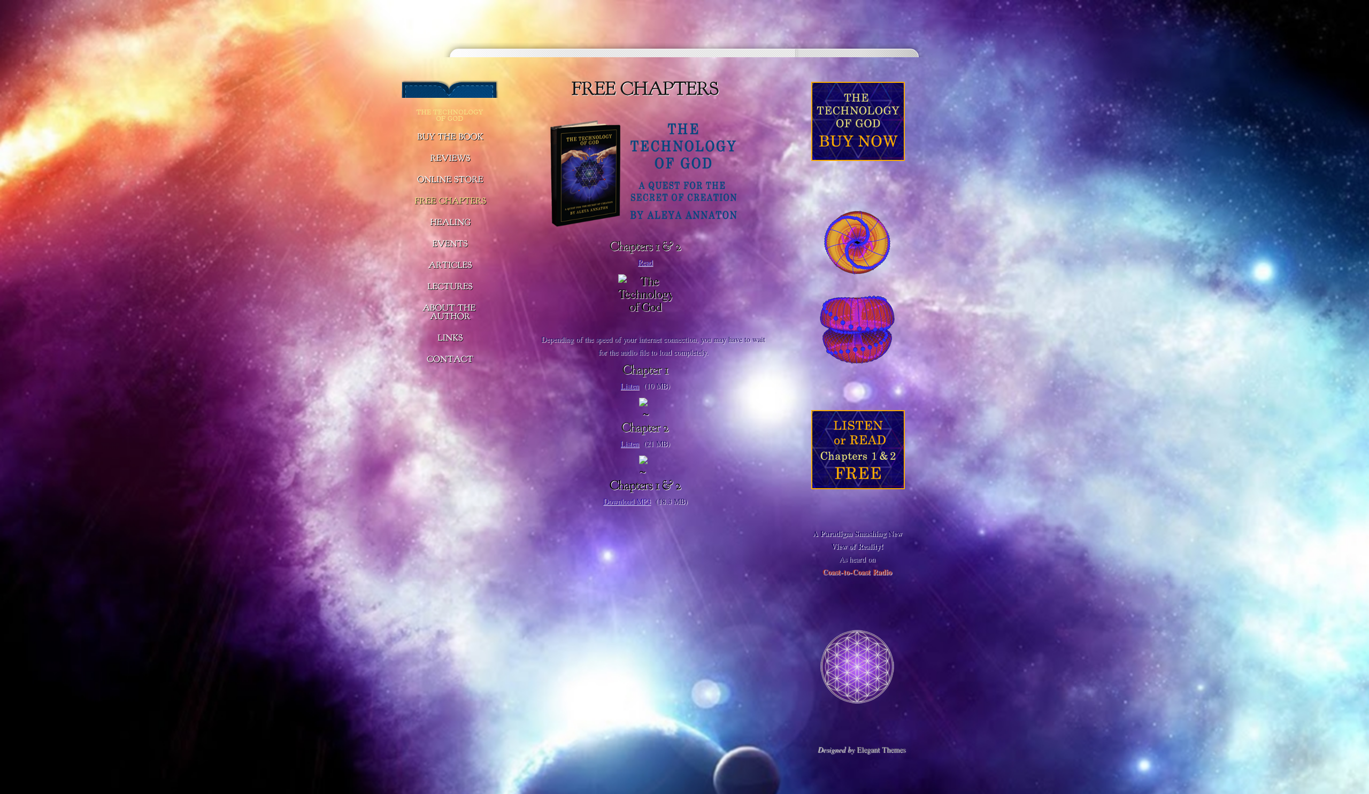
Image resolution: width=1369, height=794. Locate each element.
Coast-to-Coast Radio (857, 571)
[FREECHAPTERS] (450, 201)
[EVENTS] (450, 244)
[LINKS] (450, 338)
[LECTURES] (450, 287)
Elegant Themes (881, 749)
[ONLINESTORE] (450, 180)
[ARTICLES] (450, 265)
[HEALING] (450, 223)
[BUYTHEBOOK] (450, 137)
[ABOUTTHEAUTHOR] (450, 312)
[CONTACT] (450, 360)
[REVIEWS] (450, 159)
